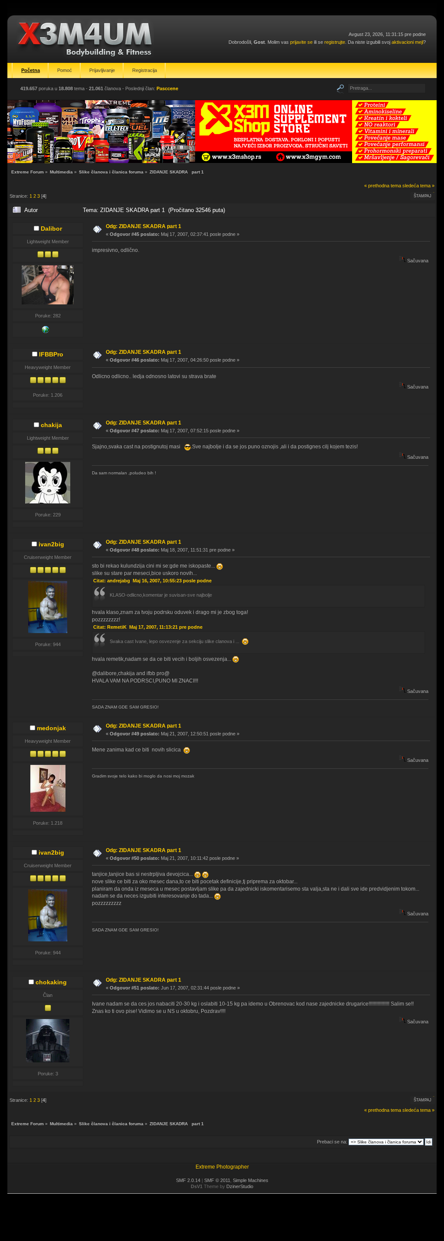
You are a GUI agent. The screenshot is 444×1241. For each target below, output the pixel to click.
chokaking (51, 982)
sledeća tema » (418, 185)
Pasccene (167, 88)
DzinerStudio (239, 1186)
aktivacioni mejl (407, 42)
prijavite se (301, 42)
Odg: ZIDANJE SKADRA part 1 (143, 226)
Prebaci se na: (332, 1141)
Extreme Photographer (222, 1167)
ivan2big (51, 544)
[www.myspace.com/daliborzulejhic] (45, 331)
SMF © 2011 (217, 1180)
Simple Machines (250, 1180)
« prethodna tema (382, 185)
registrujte (334, 42)
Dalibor (51, 228)
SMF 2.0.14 (188, 1180)
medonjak (51, 728)
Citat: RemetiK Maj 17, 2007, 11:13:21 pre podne (147, 627)
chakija (51, 424)
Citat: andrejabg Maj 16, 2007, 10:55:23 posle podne (152, 580)
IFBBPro (51, 354)
